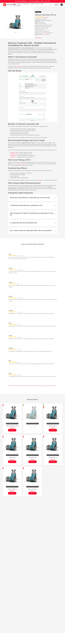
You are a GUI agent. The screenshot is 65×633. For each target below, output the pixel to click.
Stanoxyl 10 (13, 155)
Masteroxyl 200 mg (12, 489)
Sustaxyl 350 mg (32, 426)
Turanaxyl (12, 154)
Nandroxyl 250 (14, 152)
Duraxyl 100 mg (32, 457)
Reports (37, 3)
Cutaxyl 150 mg (12, 457)
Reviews (42, 3)
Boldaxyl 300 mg (53, 426)
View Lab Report (46, 34)
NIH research (18, 66)
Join (56, 4)
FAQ (14, 5)
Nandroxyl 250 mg (32, 489)
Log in (42, 385)
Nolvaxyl (24, 163)
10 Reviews (45, 17)
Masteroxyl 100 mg (53, 457)
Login (51, 4)
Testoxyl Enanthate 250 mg (12, 426)
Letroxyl (40, 180)
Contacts (18, 5)
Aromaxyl (12, 157)
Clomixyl (18, 163)
